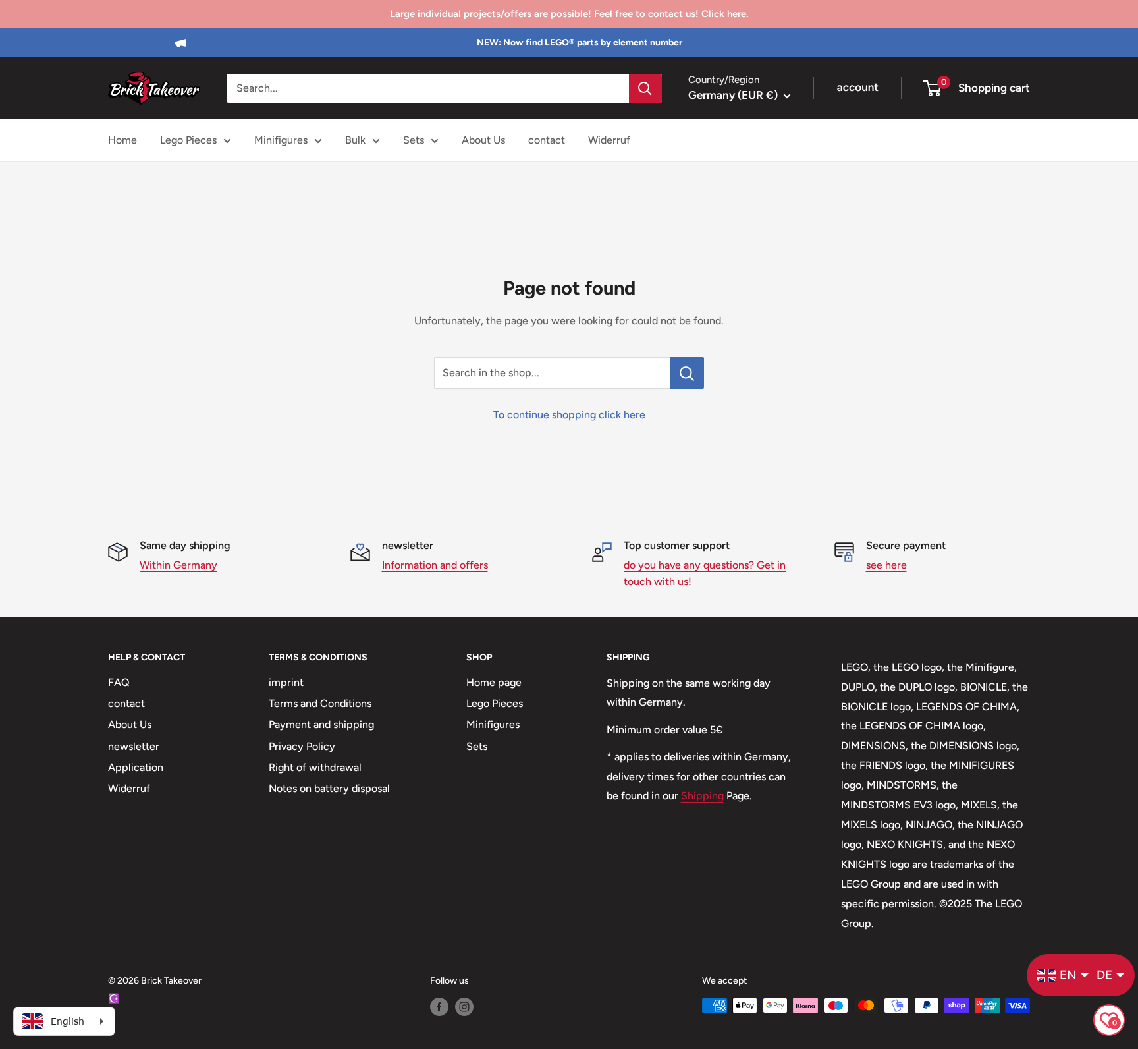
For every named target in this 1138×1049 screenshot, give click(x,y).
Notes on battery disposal (329, 788)
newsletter (133, 746)
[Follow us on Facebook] (439, 1007)
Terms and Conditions (320, 703)
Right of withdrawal (315, 767)
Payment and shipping (321, 724)
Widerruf (609, 140)
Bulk (355, 140)
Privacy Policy (302, 746)
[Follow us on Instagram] (464, 1007)
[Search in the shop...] (687, 373)
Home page (494, 682)
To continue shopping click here (569, 415)
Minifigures (281, 140)
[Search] (645, 88)
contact (546, 140)
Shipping (702, 795)
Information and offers (435, 565)
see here (886, 565)
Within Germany (178, 565)
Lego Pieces (188, 140)
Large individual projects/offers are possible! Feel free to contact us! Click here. (569, 14)
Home (122, 140)
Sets (413, 140)
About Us (483, 140)
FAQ (119, 682)
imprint (286, 682)
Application (135, 767)
